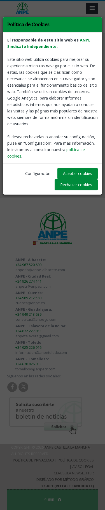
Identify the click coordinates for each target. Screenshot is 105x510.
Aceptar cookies (77, 173)
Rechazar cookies (76, 184)
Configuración (37, 173)
